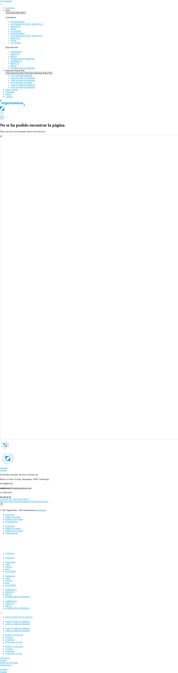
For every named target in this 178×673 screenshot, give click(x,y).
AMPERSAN (16, 52)
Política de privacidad (14, 519)
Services (8, 567)
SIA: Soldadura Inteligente (21, 75)
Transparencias (11, 522)
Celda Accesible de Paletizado (22, 80)
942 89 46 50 (5, 497)
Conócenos (9, 553)
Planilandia (41, 510)
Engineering (10, 562)
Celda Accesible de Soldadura (22, 78)
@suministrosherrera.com (15, 488)
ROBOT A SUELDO (14, 635)
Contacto (9, 637)
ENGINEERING (17, 22)
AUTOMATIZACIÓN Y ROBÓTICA (26, 24)
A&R (7, 564)
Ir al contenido (6, 1)
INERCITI (14, 54)
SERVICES (15, 26)
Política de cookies (13, 517)
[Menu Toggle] (1, 4)
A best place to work (13, 642)
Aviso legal (9, 515)
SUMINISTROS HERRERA (22, 59)
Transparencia (5, 665)
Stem (7, 569)
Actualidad (9, 640)
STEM (13, 29)
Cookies (3, 660)
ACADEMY (15, 31)
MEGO (13, 56)
